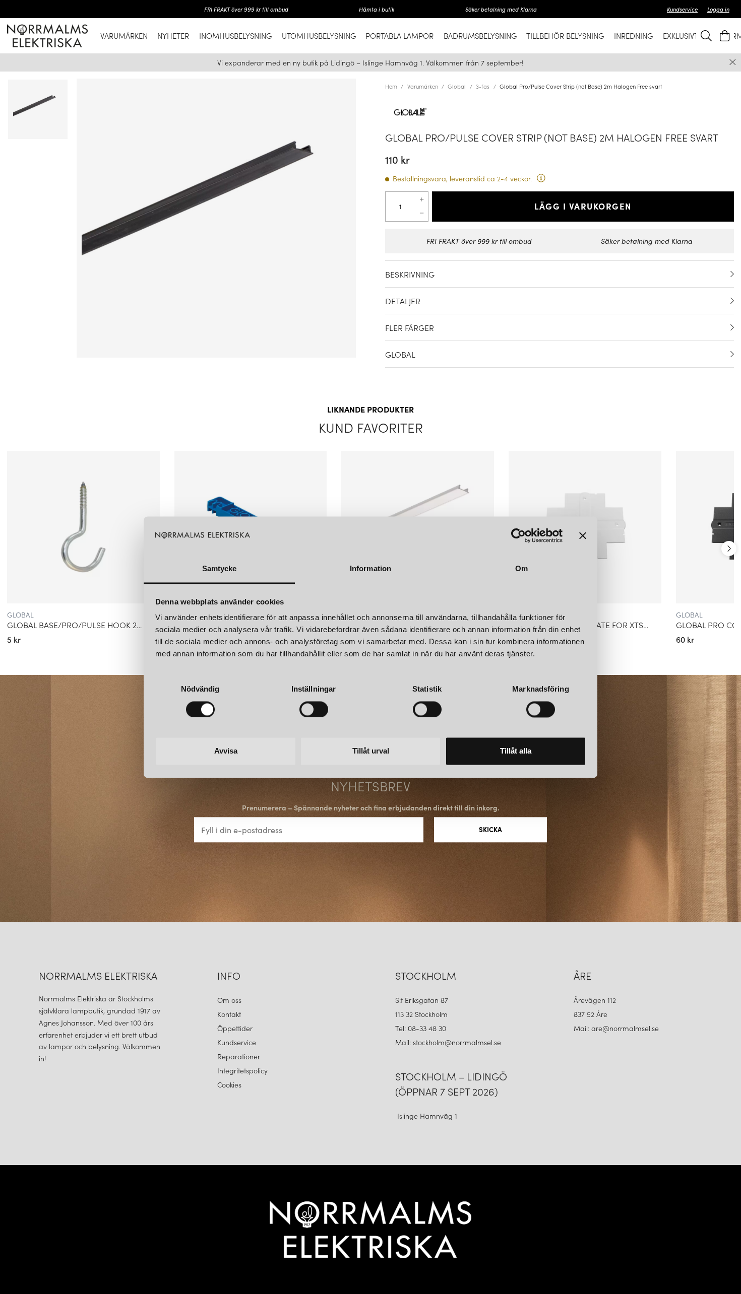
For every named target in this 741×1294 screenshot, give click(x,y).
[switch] (313, 709)
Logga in (718, 9)
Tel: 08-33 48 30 (421, 1028)
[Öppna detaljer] (732, 274)
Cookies (229, 1084)
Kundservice (682, 9)
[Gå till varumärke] (559, 112)
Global (457, 86)
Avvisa (225, 751)
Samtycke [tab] (219, 569)
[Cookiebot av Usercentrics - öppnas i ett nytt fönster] (518, 535)
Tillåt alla (515, 751)
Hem (391, 86)
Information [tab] (370, 569)
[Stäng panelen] (582, 535)
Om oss (229, 1000)
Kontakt (230, 1014)
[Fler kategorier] (728, 548)
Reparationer (238, 1056)
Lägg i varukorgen (583, 206)
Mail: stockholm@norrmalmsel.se (448, 1042)
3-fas (482, 86)
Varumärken (422, 86)
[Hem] (47, 35)
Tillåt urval (370, 751)
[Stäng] (732, 62)
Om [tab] (521, 569)
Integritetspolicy (242, 1070)
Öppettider (235, 1028)
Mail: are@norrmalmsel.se (616, 1028)
